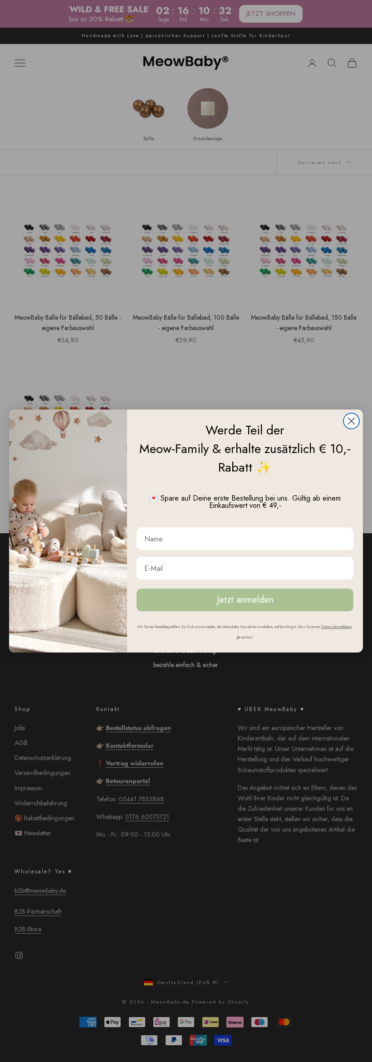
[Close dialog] (351, 421)
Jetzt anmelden (245, 599)
